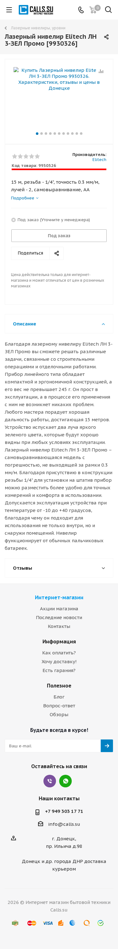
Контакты (59, 626)
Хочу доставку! (59, 661)
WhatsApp (65, 781)
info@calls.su (64, 824)
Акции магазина (59, 609)
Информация (59, 641)
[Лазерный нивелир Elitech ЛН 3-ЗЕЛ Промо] (59, 98)
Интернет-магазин (59, 597)
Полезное (59, 685)
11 (81, 133)
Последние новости (59, 617)
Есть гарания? (59, 670)
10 (77, 133)
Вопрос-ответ (59, 706)
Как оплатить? (59, 653)
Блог (59, 697)
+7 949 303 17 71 (64, 811)
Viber (49, 781)
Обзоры (59, 714)
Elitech (99, 159)
